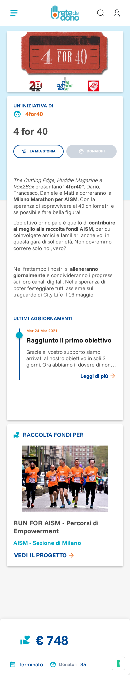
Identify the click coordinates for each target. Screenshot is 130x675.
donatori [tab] (96, 151)
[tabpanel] (65, 279)
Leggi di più (94, 376)
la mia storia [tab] (42, 151)
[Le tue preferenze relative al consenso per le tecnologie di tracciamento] (118, 663)
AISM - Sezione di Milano (47, 543)
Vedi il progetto (40, 555)
